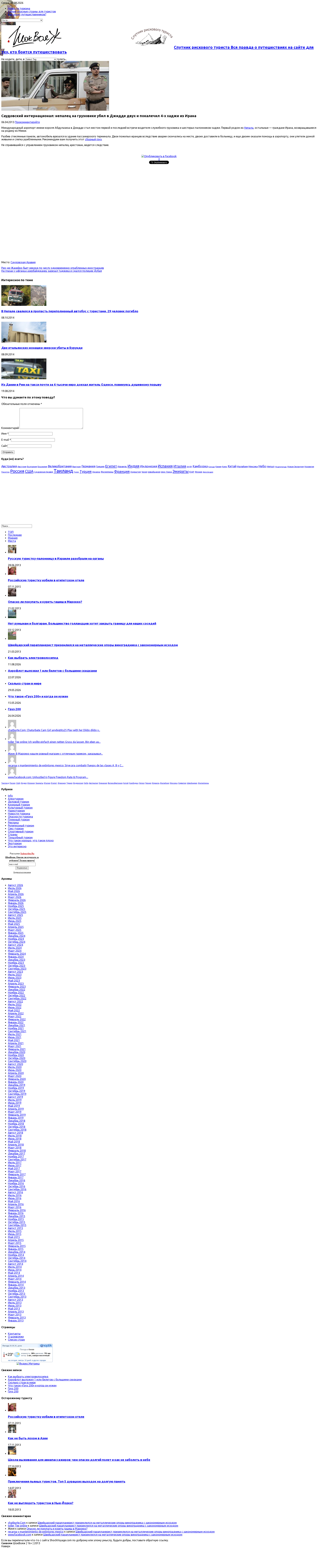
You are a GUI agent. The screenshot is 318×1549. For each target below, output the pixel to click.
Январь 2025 (16, 932)
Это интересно (17, 846)
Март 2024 (14, 950)
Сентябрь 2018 (17, 1129)
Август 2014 (15, 1263)
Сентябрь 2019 (17, 1093)
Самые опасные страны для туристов (32, 11)
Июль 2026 (15, 888)
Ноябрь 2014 (16, 1254)
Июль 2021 (15, 1034)
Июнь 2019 (14, 1102)
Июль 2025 (15, 917)
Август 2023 (15, 971)
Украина (96, 472)
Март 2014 (14, 1278)
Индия (133, 466)
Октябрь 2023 (16, 965)
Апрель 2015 (16, 1240)
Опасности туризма (20, 816)
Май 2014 (14, 1272)
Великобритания (60, 466)
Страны (12, 834)
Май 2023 (14, 980)
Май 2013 (14, 1308)
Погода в (27, 1349)
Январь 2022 (16, 1022)
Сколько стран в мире (24, 683)
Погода (5, 1346)
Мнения (13, 537)
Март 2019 (14, 1111)
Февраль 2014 (17, 1281)
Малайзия (242, 466)
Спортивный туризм (20, 831)
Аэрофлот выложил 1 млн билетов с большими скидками (52, 670)
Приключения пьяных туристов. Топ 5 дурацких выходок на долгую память (66, 1481)
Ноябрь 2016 (16, 1183)
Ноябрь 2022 (16, 992)
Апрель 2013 (16, 1311)
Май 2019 (14, 1105)
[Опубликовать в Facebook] (159, 156)
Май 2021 (14, 1040)
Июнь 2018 (14, 1138)
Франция (122, 471)
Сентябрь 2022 (17, 998)
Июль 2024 (15, 947)
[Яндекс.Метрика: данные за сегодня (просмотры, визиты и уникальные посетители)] (28, 1363)
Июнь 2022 (14, 1007)
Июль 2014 (15, 1266)
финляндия (208, 472)
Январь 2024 (16, 956)
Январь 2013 (16, 1320)
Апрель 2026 (16, 894)
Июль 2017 (15, 1162)
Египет (111, 466)
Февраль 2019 (17, 1114)
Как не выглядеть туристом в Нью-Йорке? (40, 1503)
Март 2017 (14, 1171)
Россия (17, 471)
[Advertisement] (100, 188)
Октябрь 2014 (16, 1257)
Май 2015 (14, 1237)
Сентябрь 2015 (17, 1225)
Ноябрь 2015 (16, 1219)
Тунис (76, 472)
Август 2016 (15, 1192)
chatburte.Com (17, 1522)
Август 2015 (15, 1228)
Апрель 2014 (16, 1275)
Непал (270, 466)
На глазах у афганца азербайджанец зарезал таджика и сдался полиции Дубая (51, 270)
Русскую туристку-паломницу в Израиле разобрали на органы (56, 558)
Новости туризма (19, 8)
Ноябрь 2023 (16, 962)
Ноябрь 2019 (16, 1087)
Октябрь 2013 (16, 1293)
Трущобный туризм (20, 837)
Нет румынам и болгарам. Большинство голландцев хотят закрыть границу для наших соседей (82, 623)
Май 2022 (14, 1010)
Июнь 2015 (14, 1234)
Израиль (122, 466)
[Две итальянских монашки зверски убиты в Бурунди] (23, 341)
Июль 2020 (15, 1067)
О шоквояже (16, 1336)
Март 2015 (14, 1243)
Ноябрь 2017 (16, 1156)
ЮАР (191, 472)
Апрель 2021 (16, 1043)
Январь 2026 (16, 903)
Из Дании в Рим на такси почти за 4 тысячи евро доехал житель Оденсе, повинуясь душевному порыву (81, 384)
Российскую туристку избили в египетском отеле (46, 580)
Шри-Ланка (166, 472)
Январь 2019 (16, 1117)
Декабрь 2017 (16, 1153)
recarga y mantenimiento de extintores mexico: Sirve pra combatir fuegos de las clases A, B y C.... (65, 765)
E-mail (5, 439)
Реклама (13, 822)
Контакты (14, 1333)
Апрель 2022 (16, 1013)
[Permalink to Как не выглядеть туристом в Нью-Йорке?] (12, 1496)
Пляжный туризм (19, 819)
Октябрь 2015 (16, 1222)
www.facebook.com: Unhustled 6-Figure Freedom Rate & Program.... (48, 777)
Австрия (22, 466)
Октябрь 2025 (16, 909)
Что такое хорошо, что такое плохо (31, 840)
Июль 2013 (15, 1302)
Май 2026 (14, 891)
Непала (248, 127)
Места (12, 540)
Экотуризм (15, 843)
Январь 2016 (16, 1213)
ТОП (11, 531)
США (29, 471)
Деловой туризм (18, 801)
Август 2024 (15, 944)
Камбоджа (200, 466)
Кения (218, 466)
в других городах (39, 1360)
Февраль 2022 (17, 1019)
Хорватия (135, 471)
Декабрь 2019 (16, 1084)
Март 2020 (14, 1076)
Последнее (15, 534)
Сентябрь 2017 (17, 1159)
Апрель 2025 (16, 926)
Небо (262, 466)
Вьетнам (76, 467)
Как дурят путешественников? (27, 14)
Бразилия (42, 466)
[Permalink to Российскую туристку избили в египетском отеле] (12, 573)
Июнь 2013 (14, 1305)
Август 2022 (15, 1001)
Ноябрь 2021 (16, 1028)
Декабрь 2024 (16, 935)
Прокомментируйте (27, 122)
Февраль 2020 (17, 1079)
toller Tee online (17, 1525)
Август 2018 (15, 1132)
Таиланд (63, 471)
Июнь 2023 (14, 977)
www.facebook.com (19, 1534)
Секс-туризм (16, 828)
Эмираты (181, 471)
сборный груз (93, 139)
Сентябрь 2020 (17, 1061)
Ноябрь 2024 (16, 938)
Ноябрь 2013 (16, 1290)
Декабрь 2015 (16, 1216)
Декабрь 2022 (16, 989)
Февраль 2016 (17, 1210)
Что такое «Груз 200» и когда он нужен (38, 696)
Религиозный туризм (21, 825)
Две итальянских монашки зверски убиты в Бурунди (41, 348)
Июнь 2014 (14, 1269)
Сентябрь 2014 (17, 1260)
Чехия (144, 472)
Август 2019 (15, 1096)
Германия (88, 466)
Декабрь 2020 (16, 1052)
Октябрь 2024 (16, 941)
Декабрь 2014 (16, 1251)
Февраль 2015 (17, 1246)
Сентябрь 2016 (17, 1189)
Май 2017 (14, 1168)
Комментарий (10, 427)
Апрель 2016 (16, 1204)
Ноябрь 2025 (16, 906)
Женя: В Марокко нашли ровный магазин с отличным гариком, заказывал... (55, 753)
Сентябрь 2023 (17, 968)
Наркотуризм (16, 810)
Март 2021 (14, 1046)
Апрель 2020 (16, 1073)
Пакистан (5, 472)
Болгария (32, 466)
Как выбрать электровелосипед (33, 658)
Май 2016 (14, 1201)
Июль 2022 (15, 1004)
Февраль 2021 (17, 1049)
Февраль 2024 (17, 953)
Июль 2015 (15, 1231)
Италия (179, 466)
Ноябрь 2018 (16, 1123)
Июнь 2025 (14, 920)
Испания (165, 466)
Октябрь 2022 (16, 995)
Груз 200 (14, 709)
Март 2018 (14, 1147)
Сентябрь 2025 (17, 912)
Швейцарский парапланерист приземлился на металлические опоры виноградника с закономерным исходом (93, 645)
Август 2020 (15, 1064)
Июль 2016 (15, 1195)
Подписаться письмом (22, 872)
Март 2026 (14, 897)
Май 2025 (14, 923)
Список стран (16, 1339)
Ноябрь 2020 (16, 1055)
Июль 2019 (15, 1099)
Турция (86, 471)
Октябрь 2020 (16, 1058)
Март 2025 (14, 929)
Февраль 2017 (17, 1174)
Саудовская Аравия (23, 262)
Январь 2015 (16, 1248)
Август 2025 (15, 914)
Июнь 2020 (14, 1070)
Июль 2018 (15, 1135)
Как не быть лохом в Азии (28, 1438)
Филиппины (107, 471)
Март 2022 (14, 1016)
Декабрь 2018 (16, 1120)
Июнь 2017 (14, 1165)
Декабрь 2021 (16, 1025)
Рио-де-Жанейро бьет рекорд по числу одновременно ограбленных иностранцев (52, 267)
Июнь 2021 (14, 1037)
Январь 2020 (16, 1081)
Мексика (253, 466)
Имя (4, 433)
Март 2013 (14, 1314)
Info (10, 795)
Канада (211, 467)
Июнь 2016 (14, 1198)
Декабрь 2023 (16, 959)
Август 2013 (15, 1299)
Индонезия (148, 466)
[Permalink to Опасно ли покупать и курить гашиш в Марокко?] (12, 595)
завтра (21, 1360)
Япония (198, 472)
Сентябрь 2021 (17, 1031)
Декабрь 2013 (16, 1287)
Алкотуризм (16, 798)
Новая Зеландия (295, 466)
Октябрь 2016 (16, 1186)
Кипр (224, 466)
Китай (232, 466)
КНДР (189, 467)
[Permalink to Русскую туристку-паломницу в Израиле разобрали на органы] (12, 552)
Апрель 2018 (16, 1144)
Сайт (4, 445)
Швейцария (154, 471)
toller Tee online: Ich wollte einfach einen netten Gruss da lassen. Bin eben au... (54, 741)
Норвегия (309, 466)
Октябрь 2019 (16, 1090)
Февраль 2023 (17, 986)
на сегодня (12, 1360)
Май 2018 (14, 1141)
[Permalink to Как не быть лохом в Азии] (12, 1431)
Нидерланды (281, 467)
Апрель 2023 (16, 983)
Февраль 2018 (17, 1150)
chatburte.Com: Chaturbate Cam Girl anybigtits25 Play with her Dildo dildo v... (54, 730)
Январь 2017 (16, 1177)
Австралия (9, 466)
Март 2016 (14, 1207)
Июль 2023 (15, 974)
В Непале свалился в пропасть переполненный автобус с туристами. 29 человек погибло (69, 311)
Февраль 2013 (17, 1317)
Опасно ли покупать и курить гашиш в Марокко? (45, 602)
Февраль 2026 (17, 900)
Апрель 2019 (16, 1108)
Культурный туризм (20, 807)
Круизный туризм (19, 804)
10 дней (28, 1360)
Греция (100, 466)
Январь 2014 (16, 1284)
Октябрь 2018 (16, 1126)
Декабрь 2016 (16, 1180)
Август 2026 (15, 885)
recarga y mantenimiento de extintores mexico (36, 1531)
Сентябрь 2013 (17, 1296)
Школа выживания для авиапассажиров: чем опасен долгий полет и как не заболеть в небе (79, 1460)
